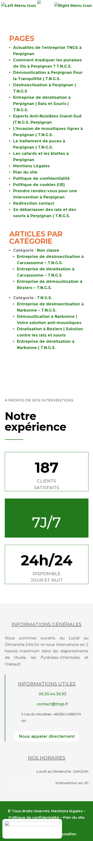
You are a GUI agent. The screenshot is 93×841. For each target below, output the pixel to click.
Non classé (48, 250)
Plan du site (25, 172)
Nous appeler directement (47, 736)
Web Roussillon (62, 834)
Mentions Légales (31, 166)
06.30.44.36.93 (52, 694)
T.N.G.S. (44, 298)
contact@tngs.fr (52, 704)
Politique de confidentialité (41, 178)
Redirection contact (33, 203)
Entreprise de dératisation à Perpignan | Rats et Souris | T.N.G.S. (42, 103)
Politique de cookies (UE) (39, 184)
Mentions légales (67, 811)
